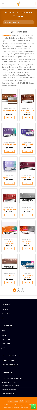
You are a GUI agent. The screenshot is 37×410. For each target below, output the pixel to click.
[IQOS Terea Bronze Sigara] (27, 98)
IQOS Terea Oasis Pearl (27, 145)
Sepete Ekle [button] (9, 117)
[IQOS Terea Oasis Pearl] (27, 131)
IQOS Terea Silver (27, 210)
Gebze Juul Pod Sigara (9, 389)
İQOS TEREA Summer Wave (9, 242)
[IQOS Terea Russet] (27, 165)
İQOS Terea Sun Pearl (27, 242)
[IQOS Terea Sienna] (9, 197)
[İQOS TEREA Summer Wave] (9, 229)
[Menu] (3, 3)
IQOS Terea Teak (9, 275)
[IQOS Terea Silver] (27, 197)
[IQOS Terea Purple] (9, 165)
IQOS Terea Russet (27, 178)
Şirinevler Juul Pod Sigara (10, 382)
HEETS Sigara (8, 405)
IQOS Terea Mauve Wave (9, 145)
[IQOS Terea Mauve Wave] (9, 131)
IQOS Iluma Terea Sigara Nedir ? (12, 378)
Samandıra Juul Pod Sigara (10, 386)
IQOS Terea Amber (9, 110)
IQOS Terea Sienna (9, 210)
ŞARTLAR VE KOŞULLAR (10, 365)
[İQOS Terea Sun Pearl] (27, 229)
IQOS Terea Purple (9, 178)
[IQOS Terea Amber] (9, 98)
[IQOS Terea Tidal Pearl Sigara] (27, 263)
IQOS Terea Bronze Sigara (27, 111)
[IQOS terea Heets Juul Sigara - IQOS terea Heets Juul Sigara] (18, 3)
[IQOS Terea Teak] (9, 263)
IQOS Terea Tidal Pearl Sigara (27, 276)
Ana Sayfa (9, 12)
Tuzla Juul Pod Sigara (9, 393)
